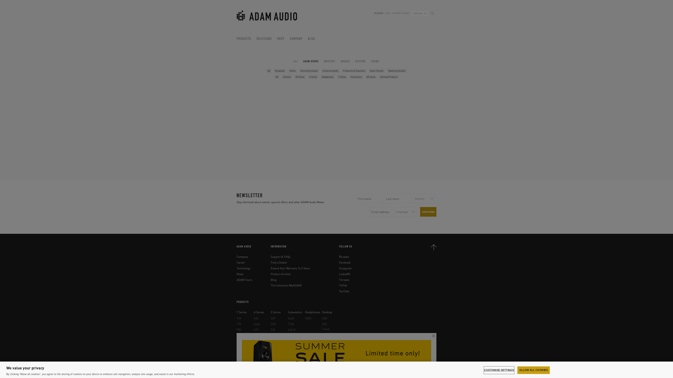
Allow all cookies (533, 370)
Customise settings (499, 370)
